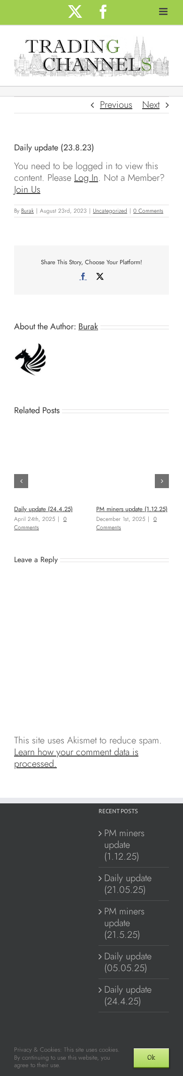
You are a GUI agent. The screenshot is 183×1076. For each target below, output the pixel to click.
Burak (27, 211)
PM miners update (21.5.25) (124, 923)
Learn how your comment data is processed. (76, 758)
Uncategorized (110, 211)
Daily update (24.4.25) (43, 509)
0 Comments (148, 211)
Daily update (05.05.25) (128, 962)
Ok (151, 1057)
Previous (116, 104)
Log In (86, 178)
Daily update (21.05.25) (128, 884)
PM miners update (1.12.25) (132, 509)
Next (151, 104)
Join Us (27, 189)
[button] (21, 481)
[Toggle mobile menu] (164, 11)
